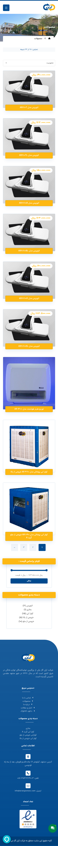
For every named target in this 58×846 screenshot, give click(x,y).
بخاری (29, 609)
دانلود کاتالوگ (26, 711)
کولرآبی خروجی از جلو (28, 735)
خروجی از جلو (28, 621)
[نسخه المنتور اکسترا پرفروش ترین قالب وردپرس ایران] (49, 7)
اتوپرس (29, 605)
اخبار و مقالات (26, 708)
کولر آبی (30, 613)
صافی (29, 580)
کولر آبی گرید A (28, 731)
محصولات (26, 701)
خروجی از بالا (28, 617)
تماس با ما (26, 698)
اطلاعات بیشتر (27, 400)
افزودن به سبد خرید (27, 99)
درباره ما (26, 704)
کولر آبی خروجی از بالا (28, 738)
